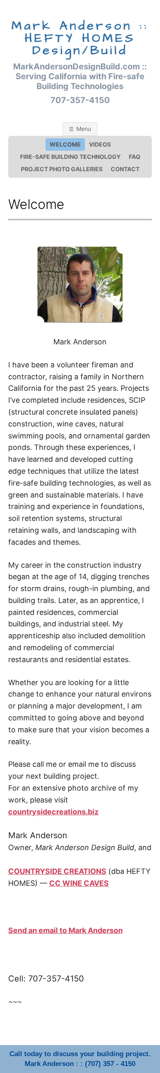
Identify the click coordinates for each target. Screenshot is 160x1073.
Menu (83, 128)
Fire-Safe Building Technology (70, 156)
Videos (100, 144)
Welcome (65, 144)
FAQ (134, 156)
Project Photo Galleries (62, 168)
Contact (125, 168)
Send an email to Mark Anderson (65, 930)
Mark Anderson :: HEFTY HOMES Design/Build (80, 38)
